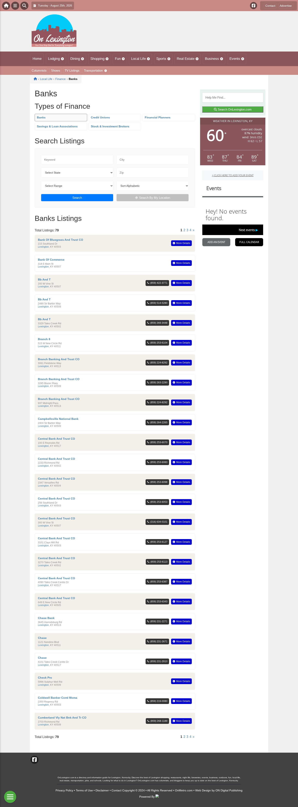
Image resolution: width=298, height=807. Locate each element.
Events (234, 59)
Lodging (54, 59)
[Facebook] (253, 5)
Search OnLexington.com (234, 109)
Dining (75, 59)
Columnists (39, 70)
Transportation (93, 70)
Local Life (138, 59)
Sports (161, 59)
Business (212, 59)
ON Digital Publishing (228, 790)
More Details (183, 243)
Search (77, 197)
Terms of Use (84, 790)
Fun (118, 59)
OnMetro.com (184, 790)
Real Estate (185, 59)
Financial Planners (157, 117)
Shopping (97, 59)
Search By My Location (154, 197)
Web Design (203, 790)
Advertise (286, 5)
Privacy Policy (64, 790)
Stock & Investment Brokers (110, 126)
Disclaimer (102, 790)
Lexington (43, 246)
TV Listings (72, 70)
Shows (55, 70)
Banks (41, 117)
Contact (270, 5)
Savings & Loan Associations (57, 126)
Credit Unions (100, 117)
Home (37, 59)
